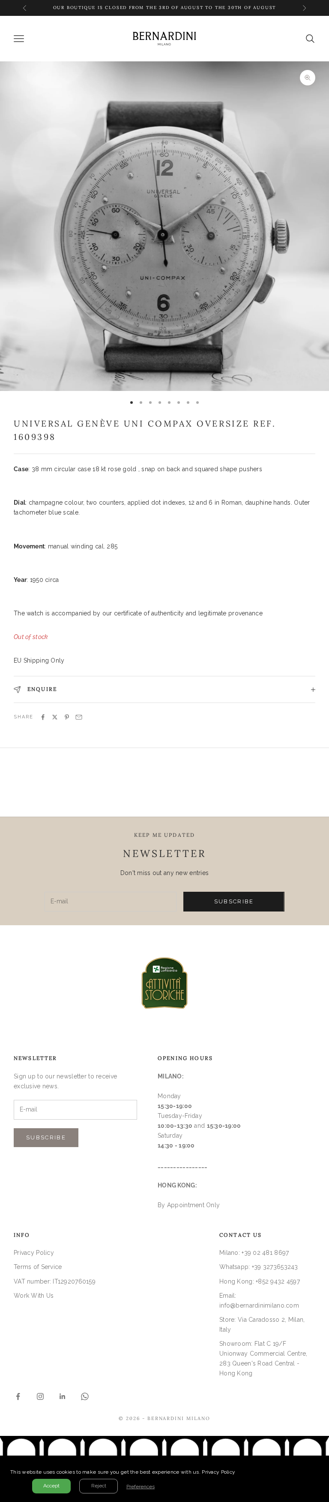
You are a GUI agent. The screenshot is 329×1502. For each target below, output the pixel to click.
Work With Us (34, 1295)
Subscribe (234, 901)
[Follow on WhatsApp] (85, 1396)
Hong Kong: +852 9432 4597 (259, 1281)
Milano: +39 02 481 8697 (254, 1252)
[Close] (320, 1464)
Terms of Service (38, 1266)
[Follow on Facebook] (18, 1396)
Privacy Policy (34, 1252)
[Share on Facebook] (42, 717)
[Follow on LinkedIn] (62, 1396)
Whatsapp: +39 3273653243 (258, 1266)
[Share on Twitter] (54, 717)
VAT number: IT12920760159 (55, 1281)
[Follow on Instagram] (40, 1396)
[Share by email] (78, 717)
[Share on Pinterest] (66, 717)
